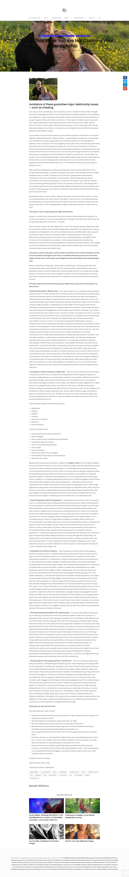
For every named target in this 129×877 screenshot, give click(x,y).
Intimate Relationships (83, 36)
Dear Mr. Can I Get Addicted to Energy (79, 841)
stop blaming (78, 775)
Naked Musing (56, 18)
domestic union (93, 772)
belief (54, 772)
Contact (91, 18)
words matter (34, 778)
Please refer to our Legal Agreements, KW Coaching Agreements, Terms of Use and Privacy (36, 858)
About (46, 18)
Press (66, 18)
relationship (52, 775)
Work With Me (78, 18)
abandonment (34, 772)
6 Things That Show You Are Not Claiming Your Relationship (64, 43)
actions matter (45, 772)
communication (74, 772)
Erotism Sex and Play (67, 36)
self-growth (63, 775)
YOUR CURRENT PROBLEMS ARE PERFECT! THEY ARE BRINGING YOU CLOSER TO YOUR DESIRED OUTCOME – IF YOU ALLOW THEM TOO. (46, 817)
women (87, 775)
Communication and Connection (48, 36)
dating (83, 772)
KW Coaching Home (34, 18)
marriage (38, 775)
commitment (63, 772)
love (31, 775)
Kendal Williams (39, 786)
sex (71, 775)
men (45, 775)
